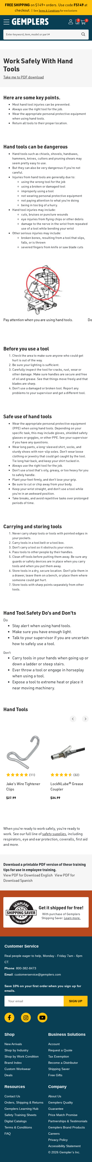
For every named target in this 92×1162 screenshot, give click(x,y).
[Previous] (73, 719)
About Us (54, 1096)
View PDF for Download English (28, 875)
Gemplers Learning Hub (21, 1108)
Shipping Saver (59, 1069)
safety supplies (54, 834)
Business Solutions (67, 1034)
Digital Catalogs (15, 1121)
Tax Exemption (58, 1056)
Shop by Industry (16, 1050)
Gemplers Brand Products (66, 1127)
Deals (8, 1075)
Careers (54, 1133)
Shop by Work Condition (21, 1056)
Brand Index (13, 1062)
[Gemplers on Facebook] (9, 1017)
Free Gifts (55, 1075)
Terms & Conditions (49, 10)
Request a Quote (60, 1050)
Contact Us (12, 1096)
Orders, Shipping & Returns (23, 1102)
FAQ (7, 1133)
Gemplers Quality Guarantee (60, 1105)
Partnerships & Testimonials (67, 1121)
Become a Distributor (63, 1062)
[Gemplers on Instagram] (26, 1017)
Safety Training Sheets (20, 1115)
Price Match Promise (62, 1115)
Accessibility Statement (64, 1146)
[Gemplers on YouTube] (42, 1017)
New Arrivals (13, 1044)
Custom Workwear (17, 1069)
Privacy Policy (58, 1140)
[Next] (85, 719)
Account (54, 1044)
